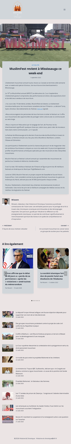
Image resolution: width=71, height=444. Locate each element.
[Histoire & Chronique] (18, 9)
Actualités (35, 65)
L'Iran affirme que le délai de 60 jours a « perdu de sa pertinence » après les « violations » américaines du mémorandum (18, 279)
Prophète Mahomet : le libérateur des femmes (32, 381)
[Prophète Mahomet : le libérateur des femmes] (7, 383)
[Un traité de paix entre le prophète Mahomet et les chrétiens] (7, 359)
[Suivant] (65, 273)
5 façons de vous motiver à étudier (14, 227)
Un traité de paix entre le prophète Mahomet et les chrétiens (38, 358)
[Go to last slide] (5, 273)
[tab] (31, 300)
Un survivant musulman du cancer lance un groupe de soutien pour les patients (54, 228)
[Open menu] (64, 9)
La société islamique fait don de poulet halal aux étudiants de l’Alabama (52, 276)
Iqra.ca (39, 109)
